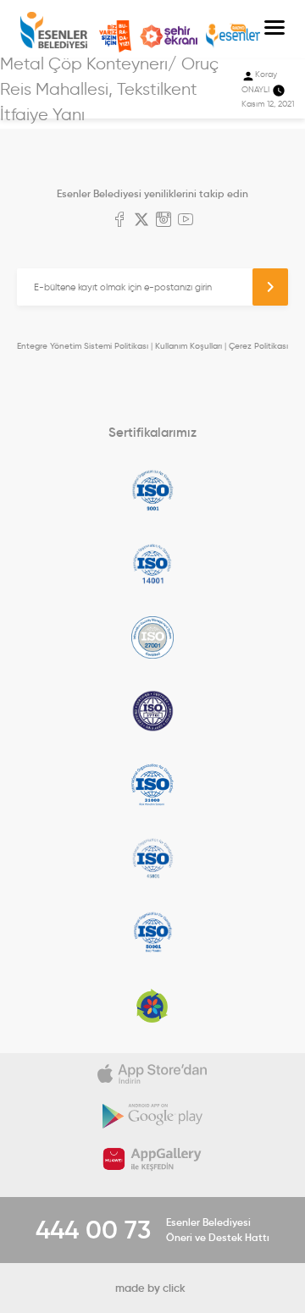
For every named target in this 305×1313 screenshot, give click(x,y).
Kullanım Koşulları (188, 345)
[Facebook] (119, 221)
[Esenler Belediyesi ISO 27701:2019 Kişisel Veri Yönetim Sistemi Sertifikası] (152, 711)
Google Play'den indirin (152, 1116)
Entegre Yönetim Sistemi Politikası (82, 345)
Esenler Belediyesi (53, 30)
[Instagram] (163, 221)
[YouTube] (185, 221)
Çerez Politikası (258, 345)
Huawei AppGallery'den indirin (152, 1159)
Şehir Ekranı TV (168, 36)
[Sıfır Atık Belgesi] (152, 1005)
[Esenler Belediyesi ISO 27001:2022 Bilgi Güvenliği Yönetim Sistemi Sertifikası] (152, 637)
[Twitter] (141, 221)
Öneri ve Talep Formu (115, 36)
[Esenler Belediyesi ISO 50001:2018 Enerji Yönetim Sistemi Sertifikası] (152, 932)
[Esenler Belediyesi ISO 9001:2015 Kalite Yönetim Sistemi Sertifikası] (152, 490)
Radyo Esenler (233, 36)
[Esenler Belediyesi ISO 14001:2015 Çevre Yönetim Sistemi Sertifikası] (152, 564)
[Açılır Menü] (274, 29)
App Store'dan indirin (152, 1074)
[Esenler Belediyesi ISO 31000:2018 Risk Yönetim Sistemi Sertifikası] (152, 785)
